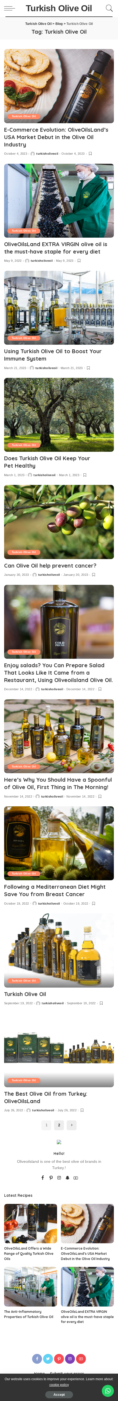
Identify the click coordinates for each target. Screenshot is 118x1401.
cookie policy (59, 1385)
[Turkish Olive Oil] (59, 950)
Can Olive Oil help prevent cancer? (50, 565)
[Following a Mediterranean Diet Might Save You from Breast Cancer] (59, 843)
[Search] (108, 8)
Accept (59, 1395)
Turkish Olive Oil (24, 116)
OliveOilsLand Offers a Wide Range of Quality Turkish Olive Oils (29, 1253)
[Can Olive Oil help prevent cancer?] (59, 522)
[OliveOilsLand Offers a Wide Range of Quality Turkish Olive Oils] (30, 1224)
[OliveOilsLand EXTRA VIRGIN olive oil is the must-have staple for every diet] (59, 201)
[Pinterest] (51, 1178)
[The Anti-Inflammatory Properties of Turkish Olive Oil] (30, 1287)
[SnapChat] (67, 1178)
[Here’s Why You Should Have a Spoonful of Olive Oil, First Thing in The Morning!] (59, 736)
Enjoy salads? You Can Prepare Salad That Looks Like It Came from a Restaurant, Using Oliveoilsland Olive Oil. (58, 672)
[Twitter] (48, 1359)
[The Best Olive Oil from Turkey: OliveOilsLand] (59, 1050)
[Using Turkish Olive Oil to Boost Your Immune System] (59, 308)
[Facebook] (42, 1178)
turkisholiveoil (47, 153)
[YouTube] (76, 1178)
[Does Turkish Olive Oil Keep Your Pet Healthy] (59, 415)
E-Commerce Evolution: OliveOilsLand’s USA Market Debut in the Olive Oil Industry (56, 137)
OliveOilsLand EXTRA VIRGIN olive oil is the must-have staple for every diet (87, 1317)
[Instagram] (59, 1178)
